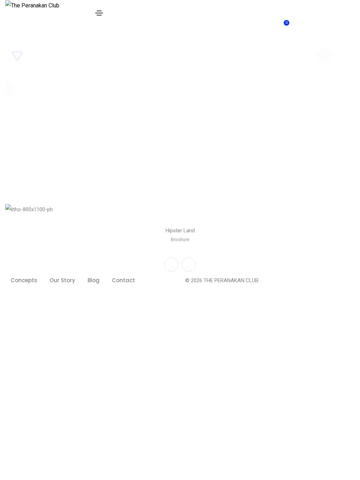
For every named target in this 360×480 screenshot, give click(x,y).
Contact (123, 280)
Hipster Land (180, 230)
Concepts (24, 280)
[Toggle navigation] (99, 13)
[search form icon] (318, 6)
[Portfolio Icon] (180, 215)
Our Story (62, 280)
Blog (93, 280)
